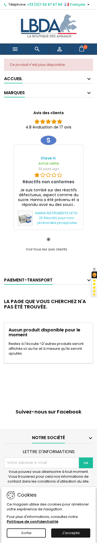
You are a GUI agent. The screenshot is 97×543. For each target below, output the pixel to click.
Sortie (26, 532)
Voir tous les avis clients (46, 249)
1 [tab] (48, 239)
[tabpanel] (48, 182)
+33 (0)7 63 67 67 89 (44, 4)
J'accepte (71, 532)
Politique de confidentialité (32, 521)
